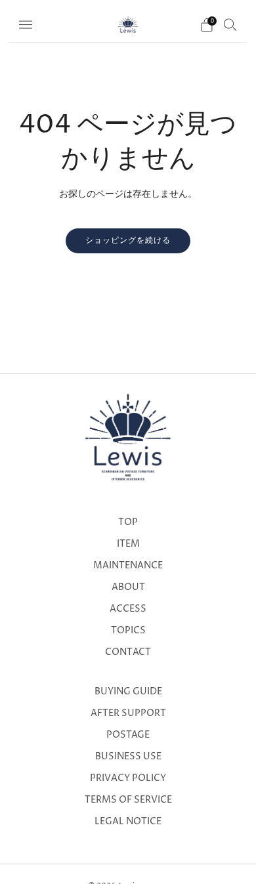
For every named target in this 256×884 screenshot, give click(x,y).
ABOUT (128, 587)
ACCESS (128, 609)
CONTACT (128, 652)
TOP (128, 522)
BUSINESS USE (128, 757)
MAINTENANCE (128, 566)
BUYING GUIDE (128, 692)
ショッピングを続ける (128, 240)
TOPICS (128, 631)
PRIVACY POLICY (128, 778)
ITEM (128, 544)
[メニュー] (25, 25)
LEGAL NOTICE (128, 822)
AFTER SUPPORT (128, 713)
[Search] (230, 24)
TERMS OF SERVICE (128, 800)
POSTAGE (128, 735)
